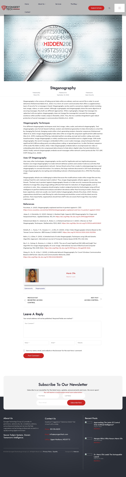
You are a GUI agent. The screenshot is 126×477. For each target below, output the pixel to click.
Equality (55, 451)
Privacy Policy (47, 451)
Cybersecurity (28, 288)
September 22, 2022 (63, 95)
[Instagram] (9, 443)
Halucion (76, 451)
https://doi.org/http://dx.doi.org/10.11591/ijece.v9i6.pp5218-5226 (67, 248)
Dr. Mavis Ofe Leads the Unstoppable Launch (108, 455)
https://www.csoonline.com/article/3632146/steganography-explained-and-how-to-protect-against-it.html (61, 210)
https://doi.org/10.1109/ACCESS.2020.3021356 (79, 232)
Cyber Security (89, 95)
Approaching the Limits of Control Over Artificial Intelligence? (107, 423)
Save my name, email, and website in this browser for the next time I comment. (54, 350)
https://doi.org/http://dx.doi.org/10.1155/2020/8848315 (42, 257)
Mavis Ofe (36, 95)
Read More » (97, 428)
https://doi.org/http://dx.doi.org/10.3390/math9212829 (81, 223)
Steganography (40, 288)
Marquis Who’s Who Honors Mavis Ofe (108, 438)
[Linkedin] (21, 443)
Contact (27, 12)
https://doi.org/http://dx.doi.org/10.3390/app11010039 (75, 216)
